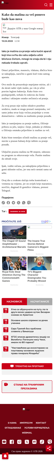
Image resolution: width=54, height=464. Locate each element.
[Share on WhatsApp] (23, 202)
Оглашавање (13, 427)
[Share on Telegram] (13, 202)
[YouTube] (4, 442)
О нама (12, 423)
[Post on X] (18, 202)
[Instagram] (19, 442)
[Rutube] (34, 442)
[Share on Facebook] (8, 202)
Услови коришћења (36, 427)
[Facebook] (12, 442)
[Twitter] (27, 442)
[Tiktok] (42, 442)
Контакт (41, 423)
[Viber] (49, 441)
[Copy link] (3, 202)
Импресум (26, 423)
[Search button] (45, 5)
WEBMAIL (27, 432)
